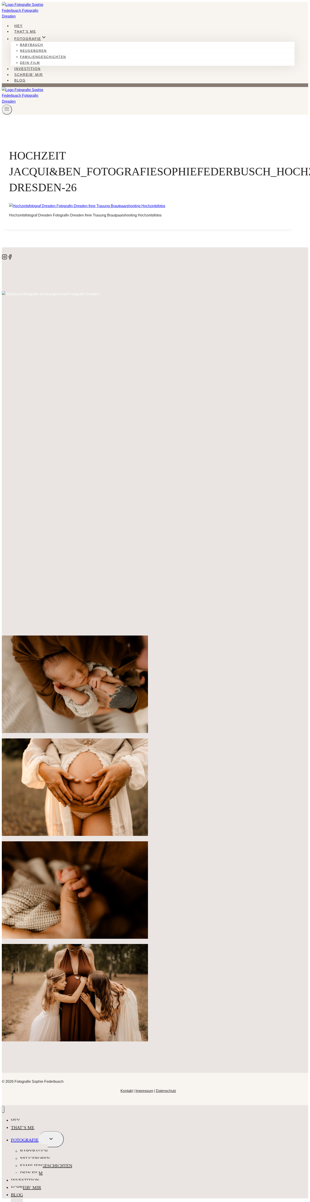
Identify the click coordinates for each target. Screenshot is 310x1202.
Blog (20, 80)
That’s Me (25, 31)
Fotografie (25, 1139)
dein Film (30, 63)
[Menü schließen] (3, 1109)
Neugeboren (33, 50)
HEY (18, 26)
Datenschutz (166, 1091)
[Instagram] (4, 258)
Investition (27, 69)
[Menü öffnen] (7, 109)
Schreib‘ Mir (28, 75)
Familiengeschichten (43, 57)
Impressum (144, 1091)
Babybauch (31, 45)
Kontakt (127, 1091)
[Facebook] (10, 258)
